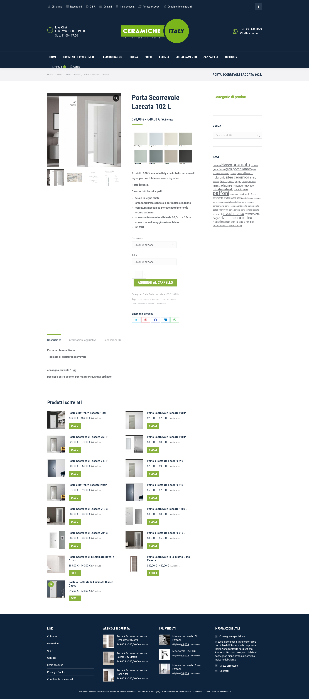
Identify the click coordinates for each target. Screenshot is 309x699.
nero (245, 189)
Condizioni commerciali (60, 679)
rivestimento (233, 213)
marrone (252, 181)
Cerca (258, 135)
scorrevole (161, 304)
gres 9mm (219, 169)
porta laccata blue (233, 202)
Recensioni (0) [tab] (112, 340)
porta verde (218, 214)
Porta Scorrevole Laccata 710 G (88, 509)
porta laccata (219, 202)
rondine (250, 221)
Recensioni (53, 643)
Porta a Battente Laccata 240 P (166, 485)
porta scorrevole (169, 299)
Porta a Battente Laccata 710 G (166, 533)
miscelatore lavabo (243, 185)
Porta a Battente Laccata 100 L (88, 413)
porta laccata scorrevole (148, 299)
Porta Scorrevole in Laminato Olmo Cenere (168, 558)
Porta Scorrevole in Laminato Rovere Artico (91, 558)
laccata (216, 181)
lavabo (223, 181)
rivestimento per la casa (229, 221)
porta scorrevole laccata (143, 304)
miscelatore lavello (223, 189)
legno (238, 181)
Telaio (135, 255)
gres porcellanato (238, 169)
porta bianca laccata (251, 198)
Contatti (51, 657)
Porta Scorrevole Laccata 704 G (88, 533)
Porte (145, 294)
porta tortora (234, 210)
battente (217, 165)
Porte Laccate (156, 294)
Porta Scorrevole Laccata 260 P (88, 437)
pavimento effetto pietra (224, 198)
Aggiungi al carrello (155, 282)
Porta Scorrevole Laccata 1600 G (167, 509)
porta (239, 198)
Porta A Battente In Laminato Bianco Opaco (91, 583)
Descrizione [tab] (54, 340)
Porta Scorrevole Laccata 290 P (166, 413)
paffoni (221, 193)
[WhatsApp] (174, 320)
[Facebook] (155, 320)
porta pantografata (250, 206)
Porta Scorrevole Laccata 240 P (88, 461)
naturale (238, 189)
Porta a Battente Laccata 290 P (166, 461)
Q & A (50, 650)
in (250, 177)
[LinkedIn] (165, 320)
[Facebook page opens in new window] (258, 6)
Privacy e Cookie (56, 672)
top (240, 225)
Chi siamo (52, 636)
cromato (241, 164)
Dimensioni (138, 238)
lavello (231, 181)
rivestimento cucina (236, 218)
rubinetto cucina (221, 225)
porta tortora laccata (250, 210)
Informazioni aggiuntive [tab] (82, 340)
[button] (116, 98)
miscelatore (222, 185)
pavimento (234, 194)
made (244, 181)
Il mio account (55, 665)
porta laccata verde (233, 206)
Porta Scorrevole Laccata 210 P (166, 437)
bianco (226, 165)
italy (254, 178)
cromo (254, 165)
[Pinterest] (145, 320)
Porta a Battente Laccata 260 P (88, 485)
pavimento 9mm (248, 194)
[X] (136, 320)
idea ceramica (237, 177)
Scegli (75, 425)
